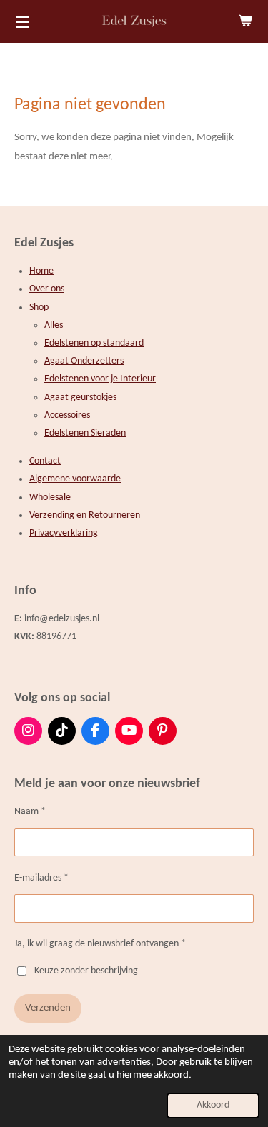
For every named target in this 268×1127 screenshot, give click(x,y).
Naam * (30, 811)
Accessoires (67, 415)
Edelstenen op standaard (94, 343)
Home (41, 271)
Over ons (46, 289)
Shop (39, 307)
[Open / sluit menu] (23, 21)
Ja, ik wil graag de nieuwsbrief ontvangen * (100, 943)
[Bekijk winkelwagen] (245, 21)
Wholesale (50, 497)
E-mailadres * (41, 878)
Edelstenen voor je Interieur (100, 379)
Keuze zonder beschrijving (86, 971)
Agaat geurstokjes (80, 397)
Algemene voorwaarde (75, 479)
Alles (53, 325)
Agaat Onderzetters (84, 361)
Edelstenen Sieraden (85, 433)
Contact (45, 461)
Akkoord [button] (213, 1105)
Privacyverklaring (63, 533)
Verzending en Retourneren (84, 515)
